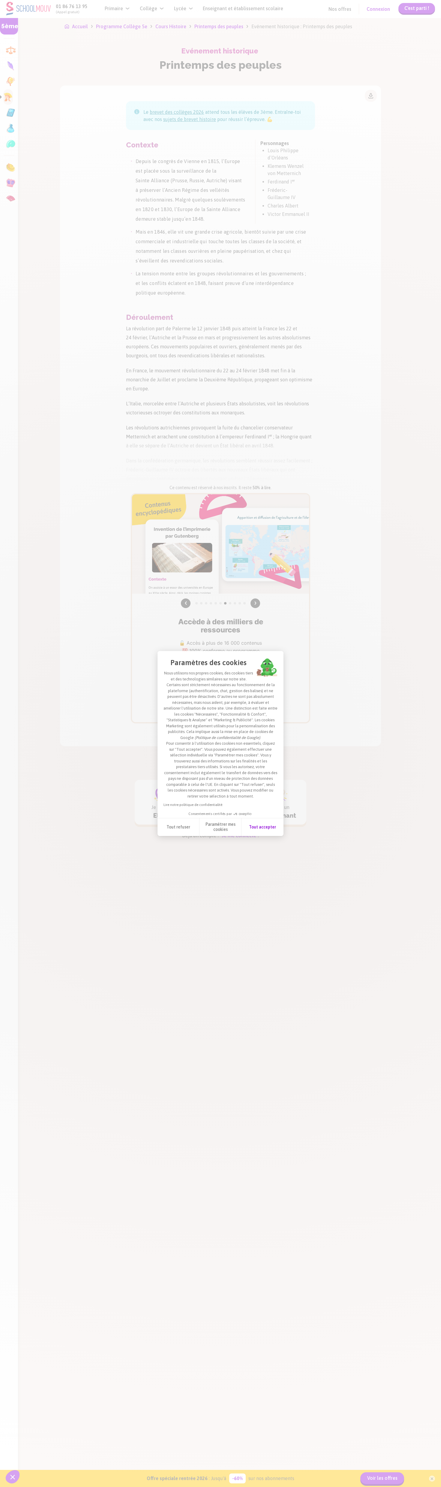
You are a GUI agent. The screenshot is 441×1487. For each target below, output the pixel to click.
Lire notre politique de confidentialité (193, 805)
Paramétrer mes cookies (221, 827)
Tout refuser (178, 827)
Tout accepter (262, 827)
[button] (12, 1477)
